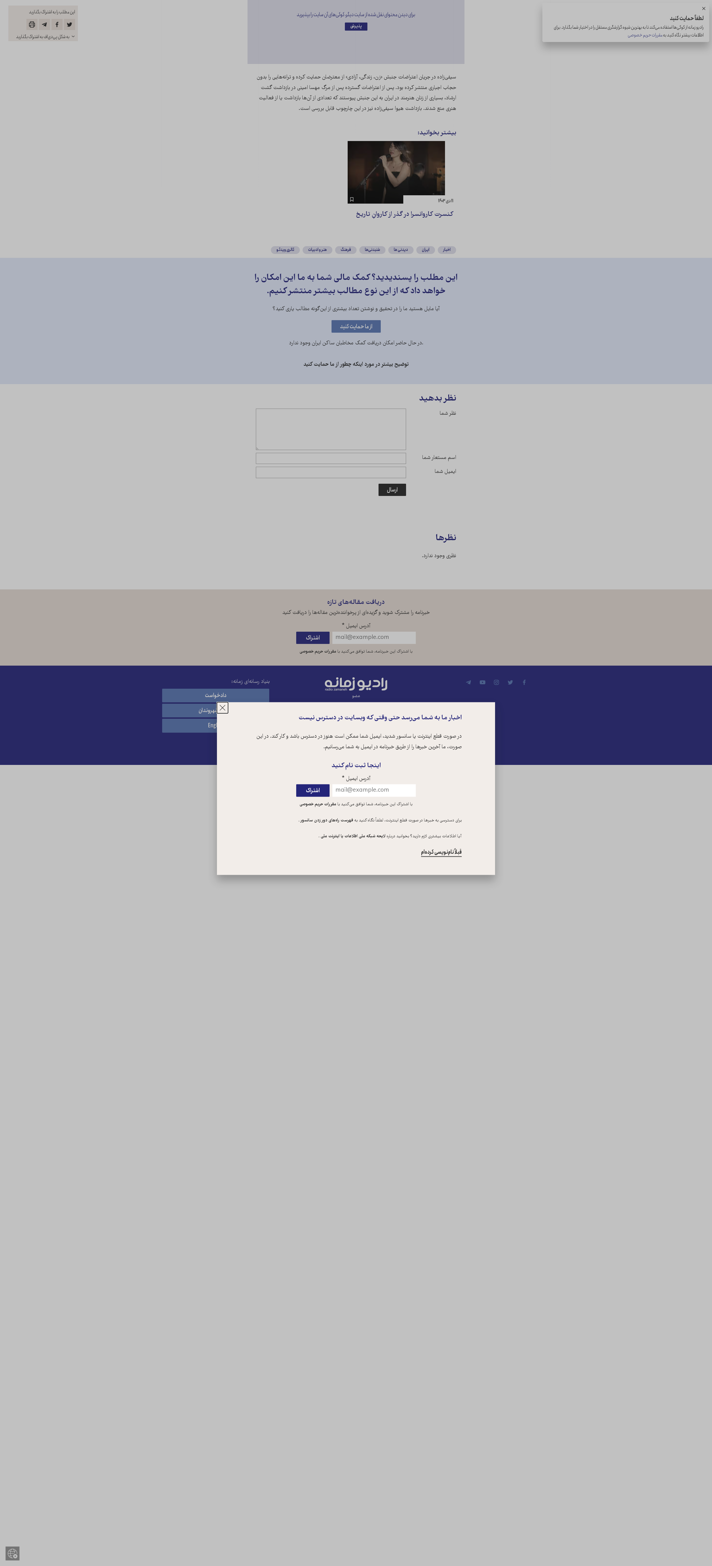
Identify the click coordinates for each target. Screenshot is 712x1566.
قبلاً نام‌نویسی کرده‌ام (441, 852)
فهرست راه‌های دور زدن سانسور (326, 820)
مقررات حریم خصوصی (318, 804)
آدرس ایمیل (356, 779)
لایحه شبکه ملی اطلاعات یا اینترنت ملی (352, 836)
